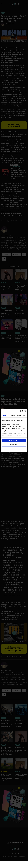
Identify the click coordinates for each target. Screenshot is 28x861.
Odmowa (14, 449)
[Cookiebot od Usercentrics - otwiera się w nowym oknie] (20, 411)
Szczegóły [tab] (12, 415)
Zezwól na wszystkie (14, 440)
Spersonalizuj (13, 444)
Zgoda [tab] (4, 415)
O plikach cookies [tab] (21, 415)
